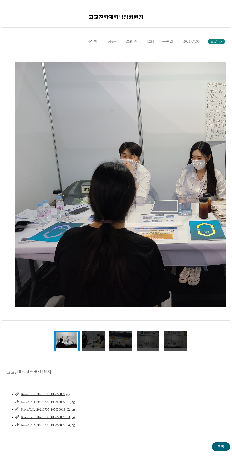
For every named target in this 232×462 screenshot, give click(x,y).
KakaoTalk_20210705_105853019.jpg (45, 394)
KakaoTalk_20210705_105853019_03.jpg (48, 417)
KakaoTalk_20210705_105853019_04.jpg (48, 425)
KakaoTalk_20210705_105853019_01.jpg (48, 402)
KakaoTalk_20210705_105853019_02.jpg (48, 409)
